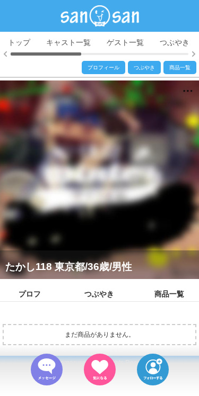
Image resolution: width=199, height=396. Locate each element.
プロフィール (103, 67)
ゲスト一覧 (125, 42)
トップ (19, 42)
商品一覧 (180, 67)
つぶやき (174, 42)
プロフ (30, 294)
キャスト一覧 (68, 42)
